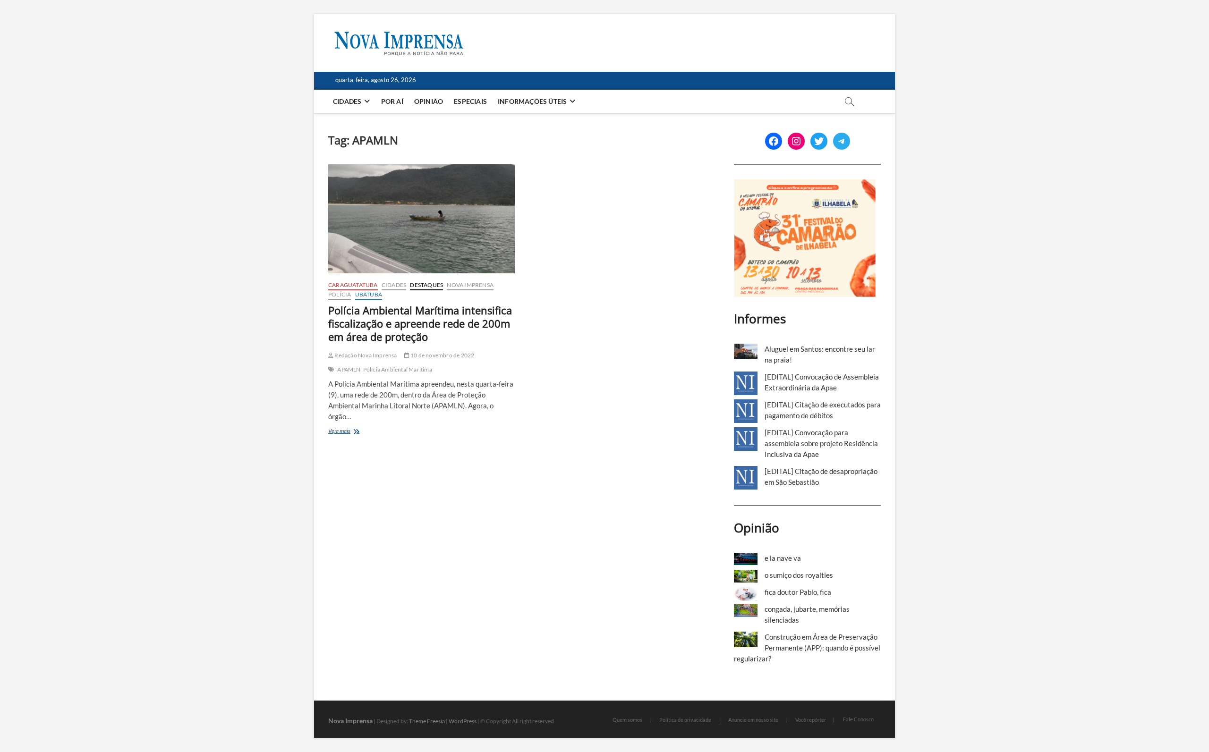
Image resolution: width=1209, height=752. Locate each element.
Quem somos (627, 720)
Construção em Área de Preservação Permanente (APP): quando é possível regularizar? (807, 648)
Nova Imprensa (470, 284)
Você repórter (810, 720)
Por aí (392, 101)
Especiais (470, 101)
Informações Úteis (532, 101)
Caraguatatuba (353, 284)
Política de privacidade (685, 720)
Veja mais (352, 432)
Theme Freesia (427, 721)
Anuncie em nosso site (753, 720)
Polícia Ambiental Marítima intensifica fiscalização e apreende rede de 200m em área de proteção (420, 323)
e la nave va (783, 558)
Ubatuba (368, 294)
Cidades (347, 101)
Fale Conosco (858, 719)
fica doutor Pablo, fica (798, 592)
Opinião (428, 101)
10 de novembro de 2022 (442, 355)
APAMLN (348, 369)
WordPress (463, 721)
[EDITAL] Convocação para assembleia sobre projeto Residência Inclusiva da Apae (821, 443)
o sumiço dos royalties (799, 575)
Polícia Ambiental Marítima (397, 369)
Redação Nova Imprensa (365, 355)
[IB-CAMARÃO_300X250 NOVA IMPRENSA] (805, 184)
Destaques (426, 284)
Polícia (339, 294)
